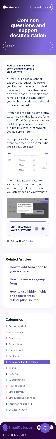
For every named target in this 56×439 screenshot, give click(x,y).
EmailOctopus (12, 435)
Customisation (17, 380)
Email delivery (16, 391)
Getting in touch (18, 409)
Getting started (17, 326)
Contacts (14, 356)
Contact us (31, 241)
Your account (16, 350)
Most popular (16, 332)
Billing (12, 368)
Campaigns (15, 338)
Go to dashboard (42, 7)
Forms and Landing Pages (23, 362)
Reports (13, 374)
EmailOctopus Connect (22, 397)
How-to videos (17, 385)
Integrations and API (20, 403)
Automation (15, 344)
